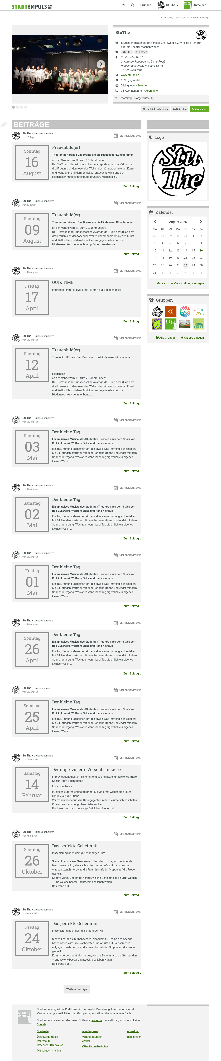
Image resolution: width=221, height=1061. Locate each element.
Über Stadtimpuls (47, 1036)
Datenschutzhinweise (50, 1045)
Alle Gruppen (167, 337)
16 (201, 250)
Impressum (44, 1041)
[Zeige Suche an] (132, 5)
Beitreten (142, 85)
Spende (41, 1024)
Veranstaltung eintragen (188, 283)
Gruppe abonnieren (44, 133)
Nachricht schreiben (156, 109)
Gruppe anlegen (193, 337)
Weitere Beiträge (76, 989)
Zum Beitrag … (132, 186)
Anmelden (133, 1031)
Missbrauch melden (49, 1050)
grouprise (96, 1020)
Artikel (86, 1041)
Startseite (43, 1031)
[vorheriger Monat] (155, 222)
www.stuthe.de (130, 75)
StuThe (27, 133)
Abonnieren (152, 90)
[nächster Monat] (201, 222)
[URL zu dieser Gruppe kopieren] (152, 98)
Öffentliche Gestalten (95, 1046)
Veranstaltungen (92, 1036)
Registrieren (134, 1036)
